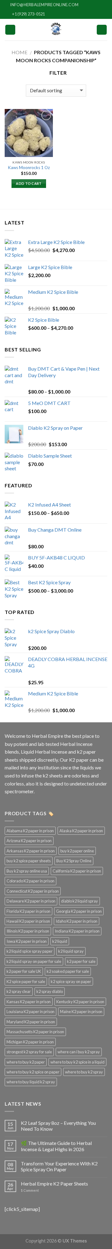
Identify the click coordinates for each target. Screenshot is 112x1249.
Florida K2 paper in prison (28, 911)
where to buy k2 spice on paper (33, 1071)
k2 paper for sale (81, 961)
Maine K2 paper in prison (81, 1011)
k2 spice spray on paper (71, 981)
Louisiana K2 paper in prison (30, 1011)
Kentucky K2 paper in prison (80, 1001)
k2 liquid (59, 941)
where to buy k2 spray (84, 1071)
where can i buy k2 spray (79, 1051)
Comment (30, 1190)
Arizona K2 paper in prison (29, 840)
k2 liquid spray (71, 951)
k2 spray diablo (49, 991)
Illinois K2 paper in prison (28, 931)
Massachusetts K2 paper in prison (35, 1031)
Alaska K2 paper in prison (81, 830)
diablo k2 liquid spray (79, 901)
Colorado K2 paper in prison (30, 880)
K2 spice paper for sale (26, 981)
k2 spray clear (19, 991)
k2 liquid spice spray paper (30, 951)
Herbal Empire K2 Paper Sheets (54, 1183)
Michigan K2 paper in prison (30, 1041)
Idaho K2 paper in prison (76, 921)
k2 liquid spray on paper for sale (34, 961)
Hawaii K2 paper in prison (28, 921)
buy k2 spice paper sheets (29, 860)
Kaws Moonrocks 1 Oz (29, 167)
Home (19, 52)
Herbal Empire (48, 736)
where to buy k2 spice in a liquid (77, 1062)
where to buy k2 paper (26, 1062)
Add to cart (29, 183)
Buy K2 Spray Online (73, 860)
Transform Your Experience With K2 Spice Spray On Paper (59, 1166)
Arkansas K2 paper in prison (31, 850)
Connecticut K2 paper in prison (33, 891)
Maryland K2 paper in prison (31, 1021)
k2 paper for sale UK (24, 971)
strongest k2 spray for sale (29, 1051)
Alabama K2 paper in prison (30, 830)
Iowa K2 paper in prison (27, 941)
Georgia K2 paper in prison (79, 911)
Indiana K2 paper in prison (77, 931)
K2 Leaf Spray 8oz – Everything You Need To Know (58, 1126)
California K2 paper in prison (77, 870)
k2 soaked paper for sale (68, 971)
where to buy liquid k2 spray (31, 1081)
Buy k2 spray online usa (27, 870)
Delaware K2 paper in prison (31, 901)
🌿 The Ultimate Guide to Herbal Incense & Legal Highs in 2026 (56, 1146)
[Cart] (102, 30)
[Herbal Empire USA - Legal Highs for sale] (56, 30)
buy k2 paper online (77, 850)
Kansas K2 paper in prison (29, 1001)
